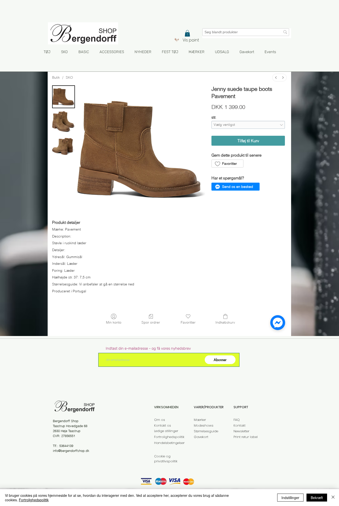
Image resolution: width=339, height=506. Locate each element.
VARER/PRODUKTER (209, 407)
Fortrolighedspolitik (34, 499)
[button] (187, 33)
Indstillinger (290, 497)
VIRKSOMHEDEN (166, 407)
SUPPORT (241, 407)
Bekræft (317, 497)
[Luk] (333, 497)
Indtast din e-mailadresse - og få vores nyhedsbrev (148, 348)
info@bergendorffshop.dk (71, 451)
